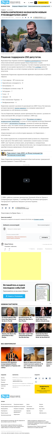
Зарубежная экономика (19, 406)
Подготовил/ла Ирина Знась (11, 213)
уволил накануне (20, 108)
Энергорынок (4, 410)
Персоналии (17, 414)
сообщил (38, 67)
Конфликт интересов (19, 408)
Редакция (3, 380)
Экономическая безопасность (17, 411)
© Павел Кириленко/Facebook (7, 53)
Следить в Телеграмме (15, 296)
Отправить (45, 237)
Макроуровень (4, 408)
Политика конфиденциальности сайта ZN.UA (11, 431)
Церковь (28, 410)
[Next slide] (51, 6)
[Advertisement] (21, 266)
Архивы (3, 377)
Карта (2, 388)
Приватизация (4, 413)
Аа (35, 2)
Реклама (3, 382)
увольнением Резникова (17, 123)
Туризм (41, 410)
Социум (41, 404)
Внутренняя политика (6, 404)
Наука (27, 404)
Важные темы (5, 6)
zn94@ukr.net (30, 383)
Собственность (42, 413)
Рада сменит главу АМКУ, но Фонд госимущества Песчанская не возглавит (25, 154)
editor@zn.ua (15, 387)
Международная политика (7, 406)
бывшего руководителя (33, 60)
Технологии (29, 406)
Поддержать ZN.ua (43, 2)
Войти (31, 2)
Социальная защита (18, 404)
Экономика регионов (6, 415)
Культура (28, 413)
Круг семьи (42, 408)
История (41, 406)
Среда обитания (30, 408)
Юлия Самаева (15, 119)
